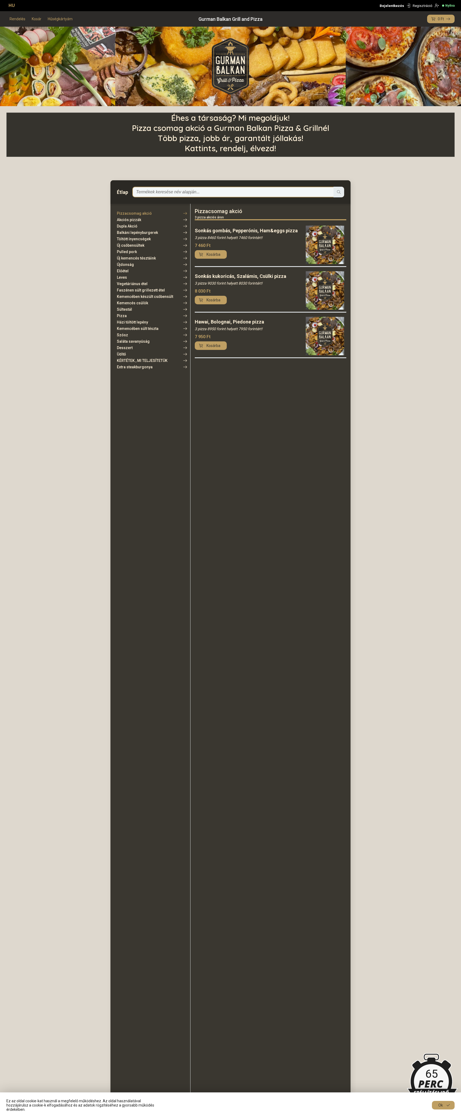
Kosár (36, 19)
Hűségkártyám (60, 19)
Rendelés (17, 19)
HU (12, 5)
